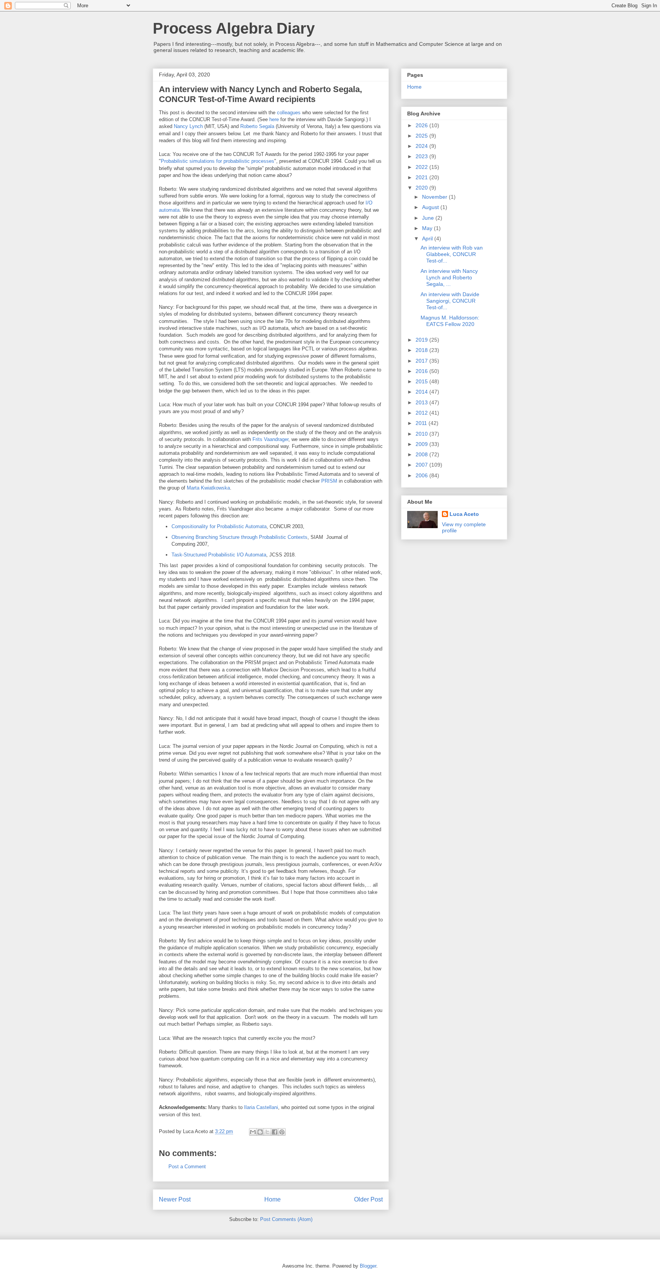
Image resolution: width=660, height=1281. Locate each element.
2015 (422, 381)
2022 (422, 167)
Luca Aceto (464, 514)
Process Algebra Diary (234, 28)
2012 (422, 413)
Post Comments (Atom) (286, 1219)
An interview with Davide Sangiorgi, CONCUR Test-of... (450, 300)
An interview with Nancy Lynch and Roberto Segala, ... (449, 277)
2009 (422, 444)
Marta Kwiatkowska (208, 488)
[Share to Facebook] (274, 1132)
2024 (422, 146)
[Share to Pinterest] (282, 1132)
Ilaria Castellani (261, 1107)
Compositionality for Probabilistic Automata (219, 526)
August (431, 207)
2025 (422, 136)
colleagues (289, 112)
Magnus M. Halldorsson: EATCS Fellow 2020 (450, 321)
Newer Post (175, 1199)
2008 (422, 454)
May (428, 228)
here (274, 119)
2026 (422, 125)
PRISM (329, 481)
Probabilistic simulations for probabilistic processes (217, 161)
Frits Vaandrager (270, 439)
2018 (422, 350)
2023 (422, 156)
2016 (422, 371)
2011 (422, 423)
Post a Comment (187, 1166)
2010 (422, 434)
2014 (422, 392)
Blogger (368, 1266)
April (428, 238)
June (428, 218)
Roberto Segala (257, 126)
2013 (422, 402)
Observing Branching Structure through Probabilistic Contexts (239, 537)
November (435, 197)
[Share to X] (267, 1132)
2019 (422, 340)
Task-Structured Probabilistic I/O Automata (218, 555)
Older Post (368, 1199)
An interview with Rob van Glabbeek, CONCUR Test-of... (452, 254)
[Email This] (253, 1132)
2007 (422, 465)
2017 (422, 361)
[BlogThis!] (260, 1132)
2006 (422, 475)
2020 (422, 188)
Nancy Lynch (188, 126)
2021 (422, 177)
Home (272, 1199)
